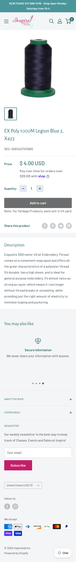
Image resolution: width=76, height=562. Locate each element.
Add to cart (38, 203)
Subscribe (18, 465)
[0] (68, 21)
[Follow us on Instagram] (15, 506)
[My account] (60, 21)
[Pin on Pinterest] (53, 225)
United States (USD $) (20, 485)
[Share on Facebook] (45, 225)
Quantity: (10, 188)
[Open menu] (6, 21)
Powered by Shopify (16, 553)
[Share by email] (69, 225)
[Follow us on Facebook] (7, 506)
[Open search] (51, 21)
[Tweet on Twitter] (61, 225)
